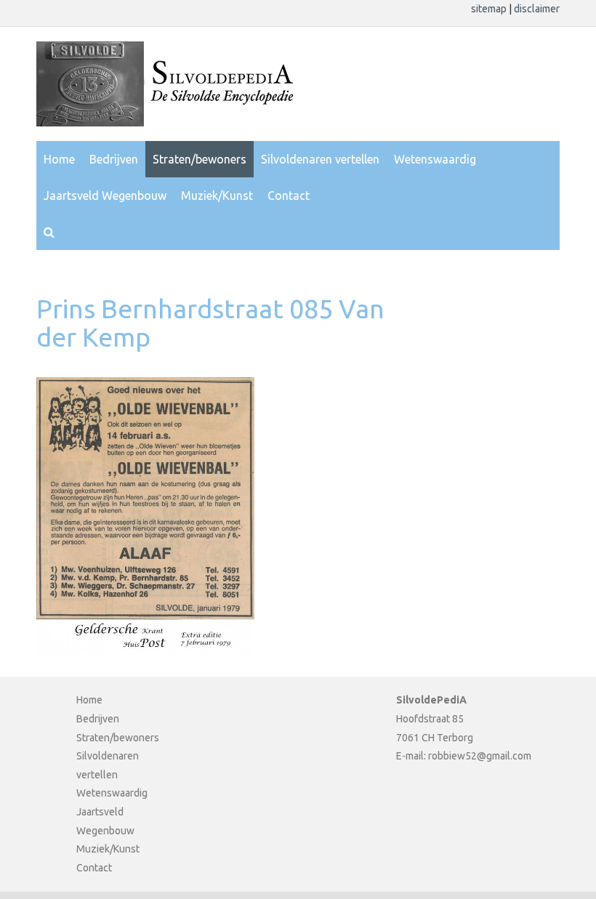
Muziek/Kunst (217, 195)
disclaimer (537, 9)
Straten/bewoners (199, 159)
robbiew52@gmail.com (479, 756)
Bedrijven (113, 159)
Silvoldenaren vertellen (320, 159)
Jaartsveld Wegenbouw (105, 195)
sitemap (490, 9)
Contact (288, 195)
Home (59, 159)
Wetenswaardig (435, 159)
